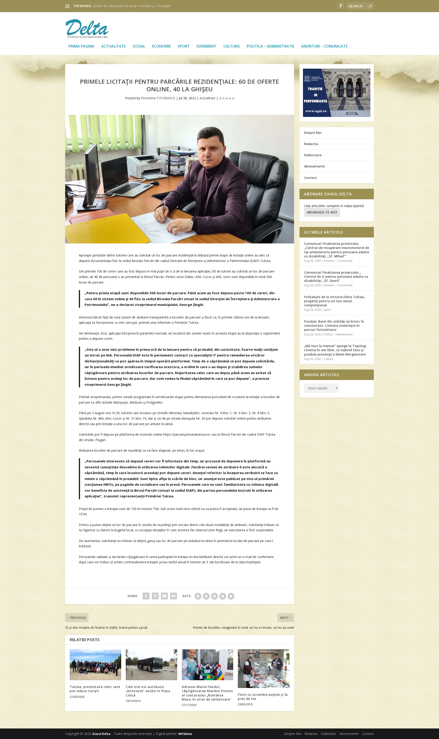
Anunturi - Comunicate (338, 261)
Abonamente (314, 166)
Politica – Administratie (270, 46)
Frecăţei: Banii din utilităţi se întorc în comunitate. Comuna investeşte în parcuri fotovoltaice (334, 325)
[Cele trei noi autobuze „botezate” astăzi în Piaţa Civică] (151, 664)
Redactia (311, 144)
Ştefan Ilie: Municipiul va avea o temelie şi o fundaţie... (132, 6)
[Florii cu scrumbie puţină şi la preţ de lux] (263, 668)
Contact (310, 177)
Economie (161, 46)
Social (139, 46)
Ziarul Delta (101, 734)
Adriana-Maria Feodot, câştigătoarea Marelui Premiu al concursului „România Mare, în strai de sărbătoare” (207, 693)
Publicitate (312, 155)
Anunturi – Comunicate (324, 46)
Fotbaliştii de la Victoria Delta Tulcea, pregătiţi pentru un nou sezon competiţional (334, 301)
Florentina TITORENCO (158, 98)
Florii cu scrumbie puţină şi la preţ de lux (263, 696)
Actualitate (113, 46)
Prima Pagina (81, 46)
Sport (184, 46)
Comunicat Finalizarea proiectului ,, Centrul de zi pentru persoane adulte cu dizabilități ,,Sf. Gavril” (336, 276)
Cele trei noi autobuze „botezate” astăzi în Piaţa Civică (148, 691)
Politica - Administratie (338, 334)
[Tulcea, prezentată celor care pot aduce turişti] (95, 664)
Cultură (231, 46)
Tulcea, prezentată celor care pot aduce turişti (95, 689)
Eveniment (207, 46)
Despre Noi (312, 132)
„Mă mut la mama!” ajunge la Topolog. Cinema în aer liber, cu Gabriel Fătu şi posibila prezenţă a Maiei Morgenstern (335, 350)
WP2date (185, 734)
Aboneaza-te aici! (322, 212)
